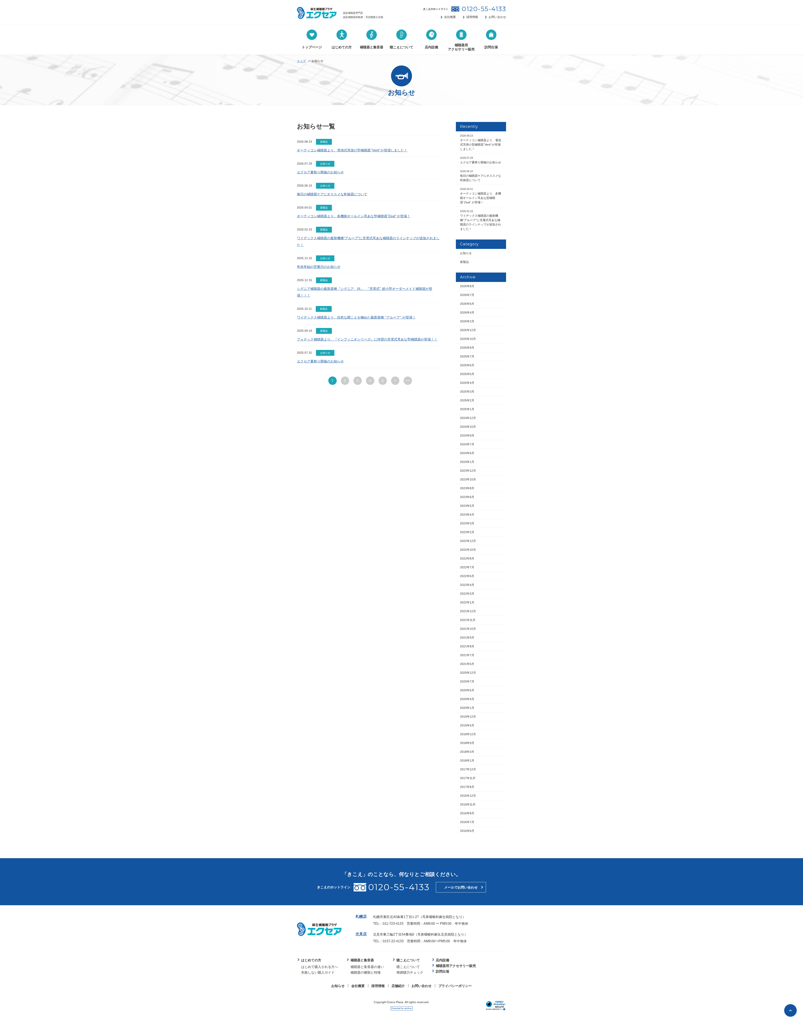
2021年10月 (468, 628)
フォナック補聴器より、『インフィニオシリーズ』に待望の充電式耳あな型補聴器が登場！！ (367, 339)
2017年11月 (468, 778)
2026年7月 (467, 295)
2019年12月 (468, 716)
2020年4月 (467, 699)
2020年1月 (467, 707)
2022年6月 (467, 576)
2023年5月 (467, 505)
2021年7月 (467, 655)
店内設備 (442, 960)
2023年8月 (467, 488)
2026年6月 (467, 303)
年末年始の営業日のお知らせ (318, 267)
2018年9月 (467, 743)
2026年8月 (467, 286)
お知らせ (466, 253)
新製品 (464, 262)
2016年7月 (467, 822)
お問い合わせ (497, 17)
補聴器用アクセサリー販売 (456, 966)
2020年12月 (468, 672)
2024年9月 (467, 435)
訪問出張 (442, 971)
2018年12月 (468, 734)
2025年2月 (467, 400)
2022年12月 (468, 541)
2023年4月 (467, 514)
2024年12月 (468, 418)
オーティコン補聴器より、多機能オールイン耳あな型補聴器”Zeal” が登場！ (353, 216)
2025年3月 (467, 391)
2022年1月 (467, 602)
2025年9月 (467, 347)
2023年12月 (468, 470)
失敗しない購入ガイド (318, 972)
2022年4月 (467, 584)
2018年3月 (467, 751)
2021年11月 (468, 620)
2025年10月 (468, 339)
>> (407, 380)
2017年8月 (467, 787)
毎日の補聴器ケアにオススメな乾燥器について (332, 194)
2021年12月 (468, 611)
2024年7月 (467, 444)
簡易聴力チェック (409, 972)
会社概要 (450, 17)
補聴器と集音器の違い (367, 967)
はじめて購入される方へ (319, 967)
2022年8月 (467, 558)
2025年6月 (467, 365)
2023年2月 (467, 532)
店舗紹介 (398, 986)
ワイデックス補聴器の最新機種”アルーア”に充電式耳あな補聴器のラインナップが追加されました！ (480, 220)
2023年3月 (467, 523)
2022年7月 (467, 567)
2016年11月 (468, 804)
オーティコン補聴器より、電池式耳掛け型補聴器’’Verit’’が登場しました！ (352, 150)
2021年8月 (467, 646)
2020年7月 (467, 681)
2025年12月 (468, 330)
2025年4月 (467, 382)
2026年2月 (467, 321)
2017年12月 (468, 769)
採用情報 (472, 17)
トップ (301, 61)
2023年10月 (468, 479)
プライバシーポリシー (455, 986)
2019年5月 (467, 725)
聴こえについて (408, 967)
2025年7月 (467, 356)
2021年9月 (467, 637)
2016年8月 (467, 813)
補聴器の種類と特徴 (365, 972)
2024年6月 (467, 453)
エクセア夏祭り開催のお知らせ (320, 172)
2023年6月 (467, 497)
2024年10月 (468, 426)
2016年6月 (467, 830)
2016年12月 (468, 795)
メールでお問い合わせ (461, 887)
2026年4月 (467, 312)
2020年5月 (467, 690)
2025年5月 (467, 374)
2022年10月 (468, 549)
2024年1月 (467, 461)
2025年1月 (467, 409)
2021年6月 (467, 664)
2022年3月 (467, 593)
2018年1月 (467, 760)
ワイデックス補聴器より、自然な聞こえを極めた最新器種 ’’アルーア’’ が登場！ (356, 317)
